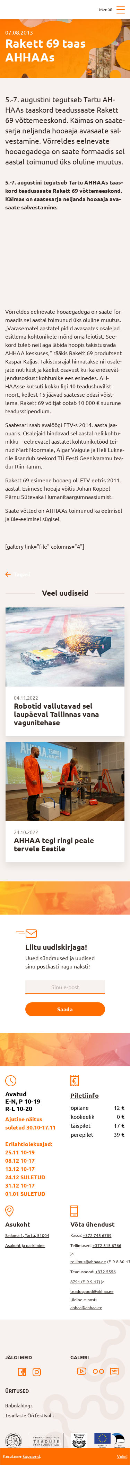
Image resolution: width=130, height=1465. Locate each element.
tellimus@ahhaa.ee (88, 1261)
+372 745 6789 (97, 1235)
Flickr (98, 1371)
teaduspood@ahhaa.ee (92, 1291)
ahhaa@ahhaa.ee (86, 1307)
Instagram (37, 1372)
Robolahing (17, 1405)
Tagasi (22, 574)
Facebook (22, 1372)
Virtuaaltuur (114, 1371)
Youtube (82, 1371)
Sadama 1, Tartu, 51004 (27, 1235)
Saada (64, 1009)
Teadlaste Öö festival (28, 1415)
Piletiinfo (84, 1095)
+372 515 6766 (107, 1245)
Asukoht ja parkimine (25, 1245)
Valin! (122, 1456)
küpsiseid (31, 1456)
